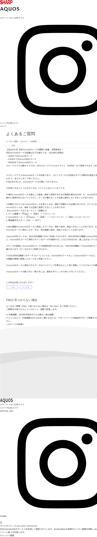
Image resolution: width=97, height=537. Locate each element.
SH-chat (54, 306)
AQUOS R (23, 141)
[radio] (12, 287)
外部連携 (33, 141)
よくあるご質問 (12, 141)
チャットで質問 (7, 535)
